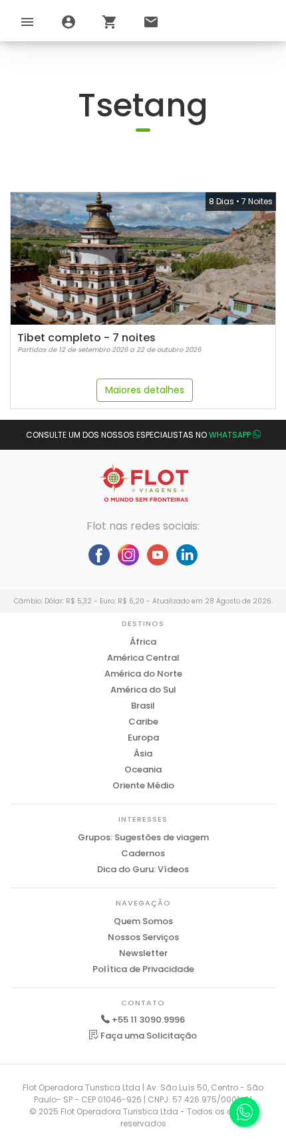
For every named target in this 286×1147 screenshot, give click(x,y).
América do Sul (143, 689)
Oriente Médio (143, 785)
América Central (143, 657)
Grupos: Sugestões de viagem (143, 837)
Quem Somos (143, 921)
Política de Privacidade (143, 969)
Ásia (143, 753)
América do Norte (143, 673)
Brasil (143, 705)
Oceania (143, 769)
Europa (143, 737)
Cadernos (143, 853)
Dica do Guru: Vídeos (143, 869)
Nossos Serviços (143, 937)
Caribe (143, 721)
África (143, 641)
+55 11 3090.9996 (148, 1019)
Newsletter (143, 953)
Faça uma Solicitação (147, 1035)
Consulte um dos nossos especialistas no (138, 434)
